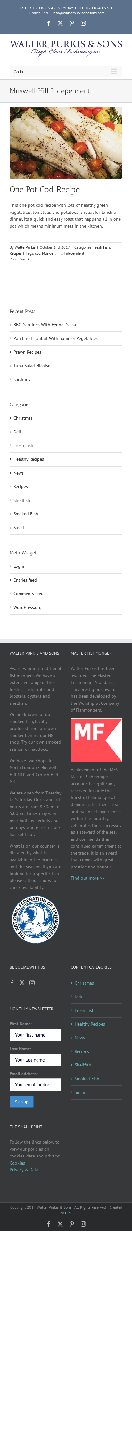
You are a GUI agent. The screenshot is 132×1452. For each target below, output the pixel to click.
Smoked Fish (25, 514)
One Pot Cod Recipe (45, 190)
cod (37, 253)
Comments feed (28, 593)
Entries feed (25, 580)
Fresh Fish (101, 247)
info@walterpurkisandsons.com (78, 12)
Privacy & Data (24, 1170)
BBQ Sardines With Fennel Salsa (44, 325)
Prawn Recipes (27, 352)
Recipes (15, 253)
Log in (19, 566)
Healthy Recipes (28, 459)
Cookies (17, 1163)
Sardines (21, 379)
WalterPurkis (25, 247)
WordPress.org (27, 607)
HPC (68, 1213)
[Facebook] (12, 982)
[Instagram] (32, 982)
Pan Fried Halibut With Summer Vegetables (55, 338)
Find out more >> (87, 878)
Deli (17, 432)
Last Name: (20, 1049)
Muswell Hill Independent (63, 253)
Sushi (18, 528)
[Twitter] (22, 982)
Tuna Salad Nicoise (31, 365)
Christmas (23, 418)
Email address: (24, 1073)
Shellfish (21, 500)
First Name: (21, 1024)
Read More (18, 259)
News (18, 473)
